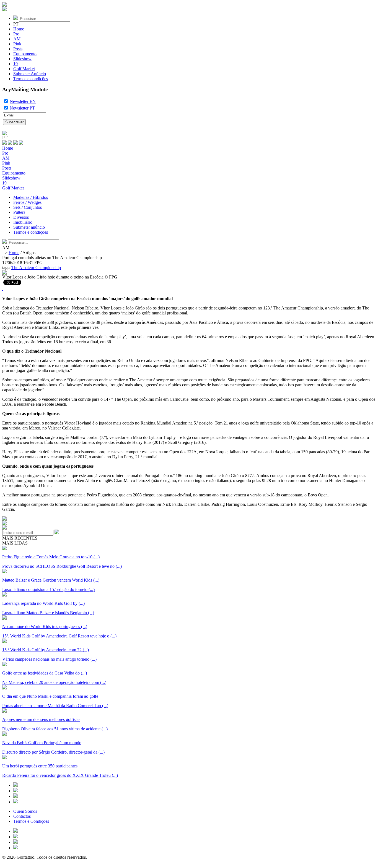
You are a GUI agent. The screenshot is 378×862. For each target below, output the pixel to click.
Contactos (22, 816)
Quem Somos (25, 811)
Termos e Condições (31, 821)
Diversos (21, 217)
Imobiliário (22, 222)
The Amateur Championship (36, 267)
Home (18, 29)
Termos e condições (30, 78)
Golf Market (24, 68)
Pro (16, 34)
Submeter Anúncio (29, 73)
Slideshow (22, 58)
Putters (19, 212)
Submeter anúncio (29, 227)
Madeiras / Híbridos (30, 197)
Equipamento (25, 53)
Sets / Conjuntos (27, 207)
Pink (17, 43)
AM (16, 39)
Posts (17, 48)
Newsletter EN (23, 101)
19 (15, 63)
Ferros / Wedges (27, 202)
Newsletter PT (22, 108)
